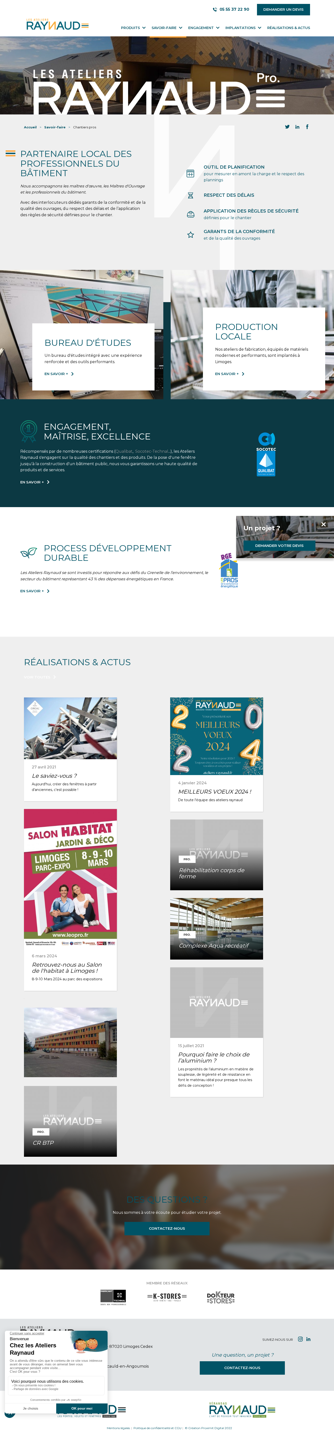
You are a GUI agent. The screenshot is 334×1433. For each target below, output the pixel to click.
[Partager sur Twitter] (287, 127)
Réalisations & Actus (288, 28)
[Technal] (113, 1302)
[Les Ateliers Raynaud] (57, 24)
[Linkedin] (308, 1339)
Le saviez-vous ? (54, 775)
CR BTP (43, 1142)
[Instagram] (300, 1339)
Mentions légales (118, 1428)
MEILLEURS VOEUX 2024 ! (214, 791)
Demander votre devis (279, 545)
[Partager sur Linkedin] (297, 127)
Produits (130, 28)
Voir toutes (37, 677)
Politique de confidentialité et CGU (157, 1428)
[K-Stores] (167, 1302)
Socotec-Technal (151, 451)
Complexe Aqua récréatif (213, 945)
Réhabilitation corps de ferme (211, 873)
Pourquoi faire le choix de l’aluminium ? (213, 1057)
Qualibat (124, 451)
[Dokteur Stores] (220, 1302)
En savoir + (56, 373)
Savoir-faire (164, 28)
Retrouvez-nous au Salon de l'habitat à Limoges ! (67, 967)
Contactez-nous (167, 1228)
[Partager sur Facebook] (307, 127)
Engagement (201, 28)
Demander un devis (283, 9)
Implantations (240, 28)
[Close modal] (284, 525)
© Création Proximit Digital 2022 (208, 1428)
